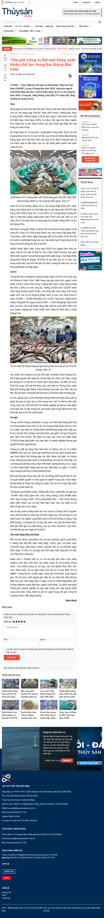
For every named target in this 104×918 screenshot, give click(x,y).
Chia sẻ (5, 69)
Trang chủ (7, 26)
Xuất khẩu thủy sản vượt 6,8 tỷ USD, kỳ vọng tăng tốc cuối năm (10, 694)
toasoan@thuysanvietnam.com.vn (21, 808)
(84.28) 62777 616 (19, 812)
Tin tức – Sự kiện (22, 26)
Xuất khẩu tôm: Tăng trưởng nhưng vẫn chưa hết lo (29, 715)
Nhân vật (49, 26)
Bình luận (5, 79)
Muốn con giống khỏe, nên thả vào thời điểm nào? (89, 151)
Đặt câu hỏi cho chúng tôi (90, 159)
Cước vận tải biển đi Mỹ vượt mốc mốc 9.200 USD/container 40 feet (67, 715)
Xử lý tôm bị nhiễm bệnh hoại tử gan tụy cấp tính (90, 127)
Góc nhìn (39, 26)
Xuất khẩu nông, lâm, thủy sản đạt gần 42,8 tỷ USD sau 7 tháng (67, 694)
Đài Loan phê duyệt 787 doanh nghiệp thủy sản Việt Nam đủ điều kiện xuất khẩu (29, 694)
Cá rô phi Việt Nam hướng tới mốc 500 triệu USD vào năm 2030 (47, 694)
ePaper (75, 2)
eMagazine (87, 2)
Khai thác (83, 26)
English (97, 2)
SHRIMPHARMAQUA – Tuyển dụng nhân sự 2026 (90, 206)
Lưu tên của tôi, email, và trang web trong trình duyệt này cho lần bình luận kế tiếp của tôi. (39, 650)
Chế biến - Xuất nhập (27, 54)
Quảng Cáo (6, 892)
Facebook (6, 898)
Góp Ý (4, 895)
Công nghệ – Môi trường (29, 31)
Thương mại (8, 31)
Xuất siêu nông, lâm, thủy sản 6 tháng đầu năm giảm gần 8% (48, 715)
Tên (6, 639)
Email (43, 639)
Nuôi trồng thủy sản (65, 26)
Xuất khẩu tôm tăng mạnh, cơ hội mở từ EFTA (9, 715)
